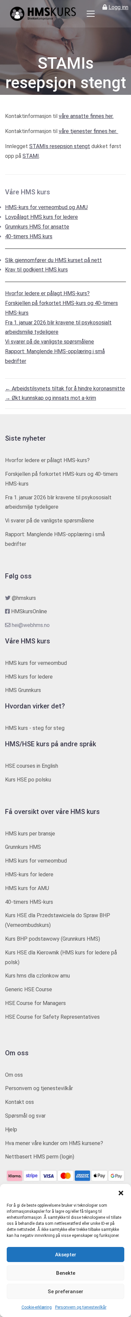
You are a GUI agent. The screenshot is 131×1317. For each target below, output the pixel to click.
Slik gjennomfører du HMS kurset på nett (53, 260)
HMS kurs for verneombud (36, 663)
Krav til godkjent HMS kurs (36, 269)
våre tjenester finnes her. (88, 131)
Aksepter (65, 1255)
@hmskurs (24, 598)
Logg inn (118, 7)
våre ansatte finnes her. (86, 116)
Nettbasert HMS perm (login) (39, 1156)
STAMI (31, 156)
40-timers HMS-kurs (29, 902)
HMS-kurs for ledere (29, 874)
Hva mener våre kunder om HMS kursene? (54, 1143)
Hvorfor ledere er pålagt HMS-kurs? (47, 293)
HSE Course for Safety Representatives (52, 1017)
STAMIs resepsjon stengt (59, 146)
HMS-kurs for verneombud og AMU (46, 207)
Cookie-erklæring (36, 1307)
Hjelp (11, 1129)
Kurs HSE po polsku (28, 779)
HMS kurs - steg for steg (34, 728)
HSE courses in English (31, 766)
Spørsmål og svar (25, 1116)
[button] (121, 1192)
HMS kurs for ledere (29, 677)
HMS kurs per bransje (30, 833)
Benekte (65, 1273)
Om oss (14, 1075)
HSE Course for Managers (35, 1003)
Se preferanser (65, 1292)
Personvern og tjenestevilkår (80, 1307)
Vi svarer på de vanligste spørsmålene (49, 341)
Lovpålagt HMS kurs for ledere (41, 217)
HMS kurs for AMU (27, 888)
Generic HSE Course (28, 989)
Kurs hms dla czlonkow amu (37, 976)
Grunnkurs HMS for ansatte (37, 227)
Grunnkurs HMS (23, 847)
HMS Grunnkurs (23, 690)
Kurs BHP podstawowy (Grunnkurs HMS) (52, 939)
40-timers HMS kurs (28, 236)
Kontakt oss (19, 1102)
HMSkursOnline (29, 611)
